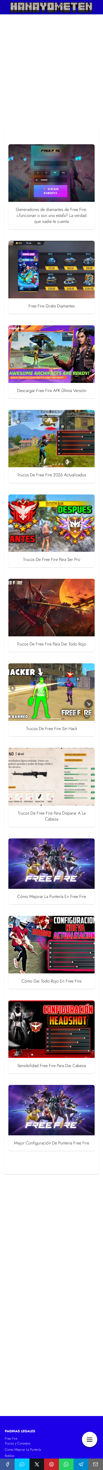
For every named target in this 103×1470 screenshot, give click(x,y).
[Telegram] (81, 1464)
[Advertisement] (51, 72)
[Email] (95, 1464)
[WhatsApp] (66, 1464)
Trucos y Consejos (17, 1443)
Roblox (9, 1455)
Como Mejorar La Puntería (23, 1449)
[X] (36, 1464)
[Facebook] (7, 1464)
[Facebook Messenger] (22, 1464)
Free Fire (11, 1438)
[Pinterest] (51, 1464)
